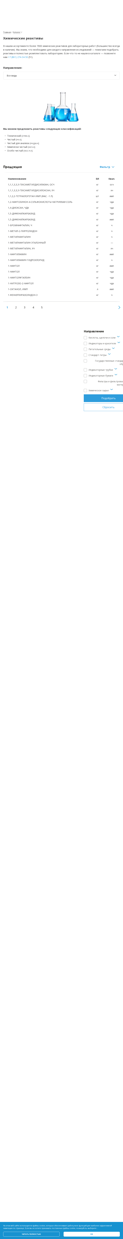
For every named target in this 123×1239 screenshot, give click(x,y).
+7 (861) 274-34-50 (18, 57)
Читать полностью (31, 1234)
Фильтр (105, 167)
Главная (7, 32)
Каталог (16, 32)
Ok (91, 1234)
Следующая (118, 307)
